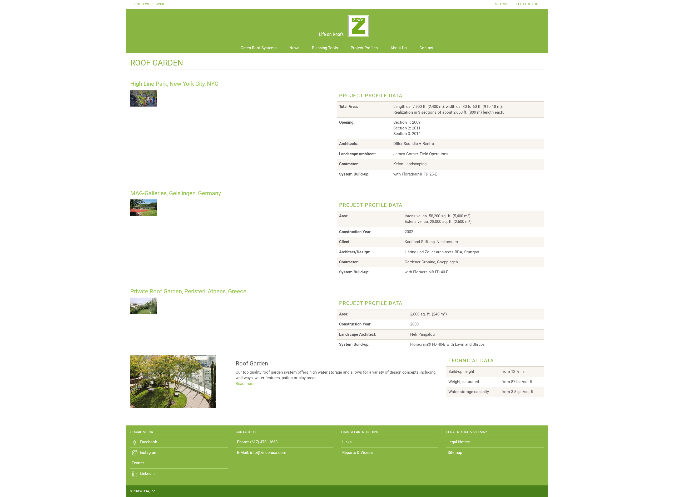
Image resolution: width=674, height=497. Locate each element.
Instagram (148, 452)
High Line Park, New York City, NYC (174, 84)
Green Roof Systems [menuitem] (259, 48)
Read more (245, 383)
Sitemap (455, 452)
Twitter (138, 463)
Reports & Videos (357, 452)
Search (502, 4)
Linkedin (147, 473)
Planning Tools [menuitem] (325, 48)
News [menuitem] (294, 48)
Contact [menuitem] (426, 48)
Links (347, 442)
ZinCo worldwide (149, 4)
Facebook (148, 442)
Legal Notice (528, 4)
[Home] (337, 26)
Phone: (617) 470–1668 (257, 442)
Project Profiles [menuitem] (364, 48)
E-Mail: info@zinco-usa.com (261, 452)
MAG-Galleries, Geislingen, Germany (175, 193)
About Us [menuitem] (398, 48)
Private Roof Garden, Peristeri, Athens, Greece (188, 291)
